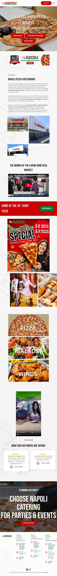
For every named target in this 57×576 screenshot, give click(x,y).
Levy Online (45, 572)
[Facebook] (27, 569)
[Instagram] (30, 569)
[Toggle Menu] (53, 3)
